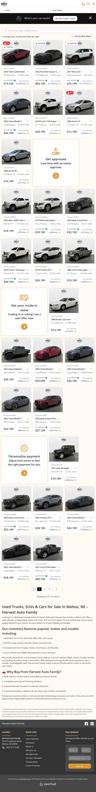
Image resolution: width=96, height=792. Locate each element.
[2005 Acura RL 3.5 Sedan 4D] (16, 151)
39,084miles (23, 521)
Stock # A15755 (40, 267)
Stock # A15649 (72, 366)
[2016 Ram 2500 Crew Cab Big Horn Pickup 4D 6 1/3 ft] (16, 201)
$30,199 (8, 379)
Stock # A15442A (41, 217)
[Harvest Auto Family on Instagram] (91, 723)
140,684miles (86, 273)
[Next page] (61, 589)
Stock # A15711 (9, 167)
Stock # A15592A (10, 217)
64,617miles (55, 570)
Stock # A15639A (10, 415)
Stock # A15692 (56, 316)
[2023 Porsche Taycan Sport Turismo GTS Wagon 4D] (48, 52)
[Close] (90, 17)
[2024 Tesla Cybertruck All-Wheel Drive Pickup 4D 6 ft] (16, 52)
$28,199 (8, 577)
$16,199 (8, 231)
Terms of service (33, 765)
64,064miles (23, 124)
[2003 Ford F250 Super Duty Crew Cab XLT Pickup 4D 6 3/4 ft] (79, 251)
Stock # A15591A (10, 366)
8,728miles (56, 75)
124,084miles (23, 174)
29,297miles (86, 223)
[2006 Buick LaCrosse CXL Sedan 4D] (63, 300)
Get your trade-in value (65, 18)
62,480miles (86, 372)
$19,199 (72, 280)
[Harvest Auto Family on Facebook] (85, 723)
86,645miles (55, 124)
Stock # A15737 (40, 514)
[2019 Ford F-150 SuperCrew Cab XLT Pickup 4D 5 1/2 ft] (48, 102)
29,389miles (23, 75)
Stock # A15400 (40, 68)
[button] (83, 3)
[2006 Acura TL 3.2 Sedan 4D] (79, 102)
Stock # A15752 (72, 118)
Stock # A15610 (72, 217)
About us (29, 746)
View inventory (32, 739)
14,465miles (86, 521)
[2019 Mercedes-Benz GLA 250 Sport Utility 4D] (48, 201)
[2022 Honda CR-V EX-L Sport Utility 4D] (48, 498)
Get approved (32, 754)
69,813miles (55, 372)
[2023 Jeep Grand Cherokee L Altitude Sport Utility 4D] (48, 399)
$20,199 (40, 280)
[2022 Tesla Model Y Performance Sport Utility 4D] (16, 399)
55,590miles (55, 521)
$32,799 (8, 429)
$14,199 (56, 330)
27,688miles (70, 323)
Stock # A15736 (9, 564)
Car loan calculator (34, 758)
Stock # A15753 (40, 118)
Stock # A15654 (40, 415)
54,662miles (55, 223)
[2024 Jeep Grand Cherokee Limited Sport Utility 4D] (79, 201)
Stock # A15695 (72, 68)
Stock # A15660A (73, 267)
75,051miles (23, 570)
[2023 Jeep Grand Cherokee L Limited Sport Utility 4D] (16, 498)
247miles (88, 75)
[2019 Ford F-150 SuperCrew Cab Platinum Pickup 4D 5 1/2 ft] (16, 251)
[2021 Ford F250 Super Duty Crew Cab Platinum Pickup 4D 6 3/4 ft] (48, 548)
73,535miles (55, 422)
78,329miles (55, 273)
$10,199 (8, 181)
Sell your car (31, 750)
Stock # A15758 (72, 514)
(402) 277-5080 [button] (12, 747)
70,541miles (23, 372)
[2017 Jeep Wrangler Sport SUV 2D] (63, 449)
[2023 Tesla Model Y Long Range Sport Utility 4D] (16, 102)
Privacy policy (32, 762)
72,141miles (70, 471)
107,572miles (23, 273)
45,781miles (23, 422)
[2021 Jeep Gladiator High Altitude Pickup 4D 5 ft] (16, 350)
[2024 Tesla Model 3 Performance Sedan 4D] (79, 498)
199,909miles (23, 223)
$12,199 (72, 131)
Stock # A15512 (9, 68)
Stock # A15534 (40, 564)
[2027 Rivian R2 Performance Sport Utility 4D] (79, 52)
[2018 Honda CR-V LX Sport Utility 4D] (48, 251)
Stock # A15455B (10, 514)
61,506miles (86, 124)
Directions (30, 742)
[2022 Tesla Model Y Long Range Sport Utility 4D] (16, 548)
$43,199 (72, 528)
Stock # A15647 (40, 366)
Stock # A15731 (56, 465)
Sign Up (79, 766)
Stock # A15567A (10, 267)
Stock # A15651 (9, 118)
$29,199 (40, 131)
